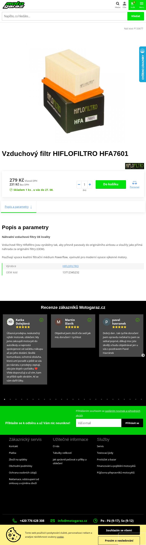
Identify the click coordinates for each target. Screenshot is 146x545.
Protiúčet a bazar (106, 459)
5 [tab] (26, 398)
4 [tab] (21, 398)
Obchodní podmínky (20, 466)
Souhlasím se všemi (119, 530)
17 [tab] (95, 398)
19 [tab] (106, 398)
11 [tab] (61, 398)
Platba (12, 453)
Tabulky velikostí (62, 453)
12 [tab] (66, 398)
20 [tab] (112, 398)
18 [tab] (101, 398)
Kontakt (13, 446)
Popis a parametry (17, 206)
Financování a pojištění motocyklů (116, 466)
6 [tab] (32, 398)
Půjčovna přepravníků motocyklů (116, 472)
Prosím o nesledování (119, 540)
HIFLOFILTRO (71, 266)
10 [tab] (55, 398)
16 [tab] (89, 398)
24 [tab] (135, 398)
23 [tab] (129, 398)
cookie (60, 536)
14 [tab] (78, 398)
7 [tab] (38, 398)
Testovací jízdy (105, 453)
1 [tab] (4, 398)
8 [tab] (43, 398)
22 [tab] (123, 398)
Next (143, 355)
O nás (56, 446)
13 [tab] (72, 398)
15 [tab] (83, 398)
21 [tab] (118, 398)
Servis (100, 446)
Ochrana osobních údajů (23, 472)
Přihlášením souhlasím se (108, 413)
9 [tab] (49, 398)
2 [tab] (9, 398)
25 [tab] (140, 398)
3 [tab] (15, 398)
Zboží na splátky (18, 459)
